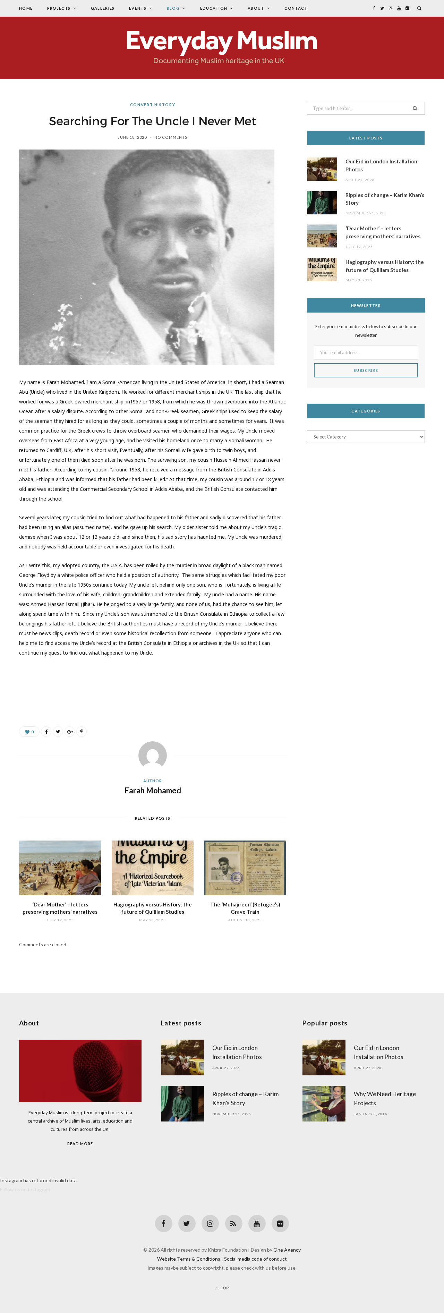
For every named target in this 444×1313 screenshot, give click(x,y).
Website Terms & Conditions (188, 1259)
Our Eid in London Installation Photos (381, 165)
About (256, 8)
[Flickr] (280, 1223)
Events (137, 8)
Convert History (153, 104)
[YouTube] (257, 1223)
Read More (80, 1143)
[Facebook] (163, 1223)
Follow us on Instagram (25, 1189)
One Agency (287, 1250)
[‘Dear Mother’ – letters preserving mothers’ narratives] (60, 868)
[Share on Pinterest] (81, 731)
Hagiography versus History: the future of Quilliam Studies (384, 266)
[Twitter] (187, 1223)
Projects (59, 8)
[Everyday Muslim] (222, 48)
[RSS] (233, 1223)
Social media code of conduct (255, 1259)
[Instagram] (210, 1223)
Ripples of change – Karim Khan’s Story (384, 199)
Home (26, 8)
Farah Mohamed (153, 790)
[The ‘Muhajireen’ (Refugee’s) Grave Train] (245, 868)
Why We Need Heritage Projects (385, 1098)
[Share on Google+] (70, 731)
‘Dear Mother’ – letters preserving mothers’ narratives (382, 232)
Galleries (103, 8)
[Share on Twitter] (58, 731)
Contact (295, 8)
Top (224, 1287)
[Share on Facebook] (46, 731)
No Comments (170, 137)
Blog (173, 8)
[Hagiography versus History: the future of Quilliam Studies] (153, 868)
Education (214, 8)
